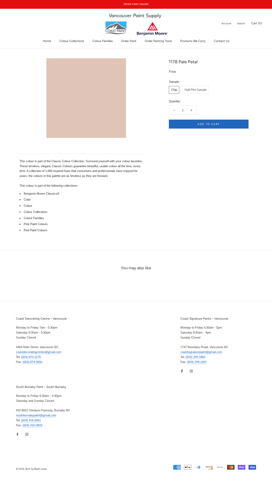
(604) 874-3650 (32, 362)
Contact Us (221, 41)
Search (241, 23)
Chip (174, 89)
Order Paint (128, 41)
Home (47, 41)
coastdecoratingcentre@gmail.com (38, 352)
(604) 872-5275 (31, 357)
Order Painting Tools (158, 41)
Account (226, 23)
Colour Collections (71, 41)
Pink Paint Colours (36, 224)
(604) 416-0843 (32, 425)
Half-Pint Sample (195, 89)
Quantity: (175, 101)
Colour (28, 205)
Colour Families (102, 41)
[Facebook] (181, 370)
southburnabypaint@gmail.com (36, 415)
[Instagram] (191, 370)
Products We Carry (192, 41)
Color (27, 199)
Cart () (256, 23)
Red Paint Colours (35, 230)
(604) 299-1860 (195, 357)
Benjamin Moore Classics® (41, 193)
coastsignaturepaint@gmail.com (201, 352)
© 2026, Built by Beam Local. (31, 468)
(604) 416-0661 (31, 420)
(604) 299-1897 (197, 362)
